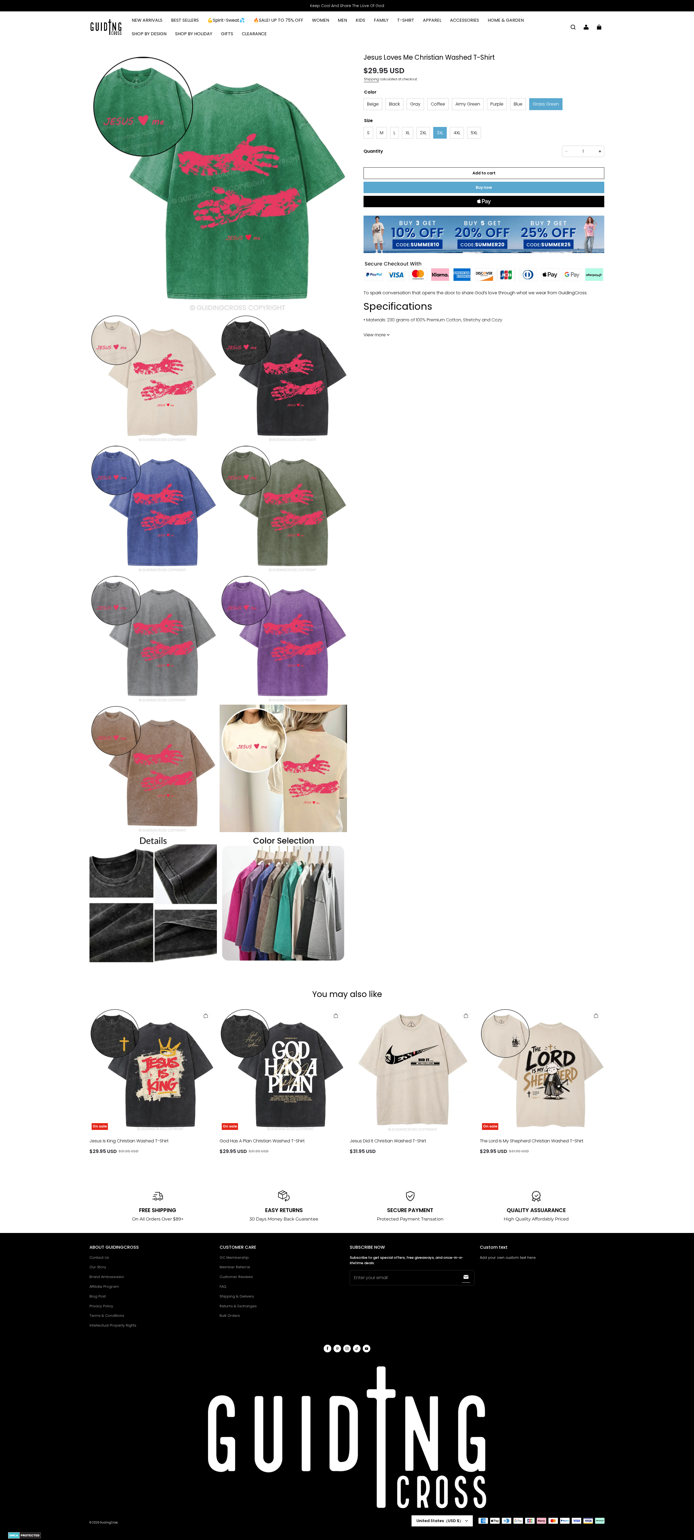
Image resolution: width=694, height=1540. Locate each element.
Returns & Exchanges (238, 1306)
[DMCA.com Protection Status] (24, 1538)
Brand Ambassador (106, 1276)
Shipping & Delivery (237, 1296)
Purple (496, 104)
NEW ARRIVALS (147, 20)
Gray (415, 104)
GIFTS (227, 34)
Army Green (467, 104)
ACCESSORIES (464, 20)
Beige (373, 104)
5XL (474, 133)
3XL (440, 133)
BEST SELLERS (185, 20)
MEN (342, 20)
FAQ (223, 1286)
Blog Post (97, 1296)
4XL (457, 133)
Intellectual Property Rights (112, 1325)
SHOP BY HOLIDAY (193, 34)
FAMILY (381, 20)
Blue (518, 104)
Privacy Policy (101, 1306)
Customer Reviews (236, 1276)
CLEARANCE (254, 34)
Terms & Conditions (106, 1315)
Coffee (438, 104)
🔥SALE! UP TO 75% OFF (278, 20)
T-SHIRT (405, 20)
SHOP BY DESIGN (149, 34)
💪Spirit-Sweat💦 (226, 20)
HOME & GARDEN (506, 20)
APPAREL (432, 20)
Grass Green (546, 104)
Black (394, 104)
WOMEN (320, 20)
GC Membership (234, 1257)
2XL (423, 133)
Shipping (371, 79)
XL (408, 133)
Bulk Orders (230, 1315)
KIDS (360, 20)
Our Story (97, 1267)
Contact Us (99, 1257)
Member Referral (235, 1267)
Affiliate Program (104, 1286)
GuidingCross (109, 1522)
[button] (573, 27)
